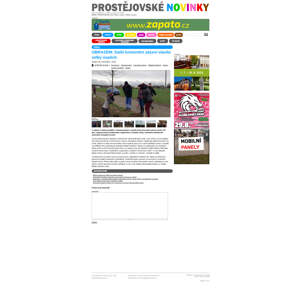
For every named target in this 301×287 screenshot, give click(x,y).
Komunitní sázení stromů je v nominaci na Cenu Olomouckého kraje (118, 183)
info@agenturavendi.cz (149, 278)
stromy (165, 65)
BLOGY (178, 35)
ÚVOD (97, 35)
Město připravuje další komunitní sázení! (108, 175)
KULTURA (130, 35)
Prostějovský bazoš (176, 41)
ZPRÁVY (108, 35)
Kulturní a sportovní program (124, 41)
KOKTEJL (151, 35)
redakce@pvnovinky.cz (100, 278)
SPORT (119, 35)
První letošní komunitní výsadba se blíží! (108, 181)
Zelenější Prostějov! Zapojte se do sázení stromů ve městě (115, 177)
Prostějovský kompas (101, 41)
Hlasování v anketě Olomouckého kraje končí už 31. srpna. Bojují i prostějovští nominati (125, 179)
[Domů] (150, 10)
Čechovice (115, 65)
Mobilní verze (205, 281)
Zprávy (128, 68)
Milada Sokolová (154, 65)
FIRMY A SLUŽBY (165, 35)
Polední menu (147, 41)
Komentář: (95, 191)
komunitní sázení (140, 65)
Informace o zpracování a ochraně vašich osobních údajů (198, 275)
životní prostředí (117, 68)
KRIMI (141, 35)
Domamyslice (126, 65)
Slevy (162, 41)
